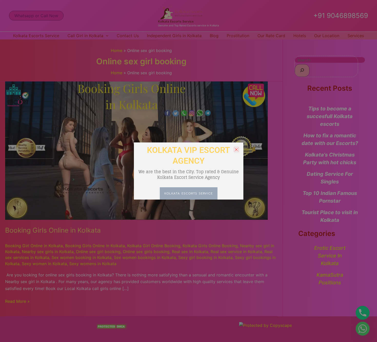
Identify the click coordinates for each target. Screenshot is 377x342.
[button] (236, 149)
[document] (188, 171)
